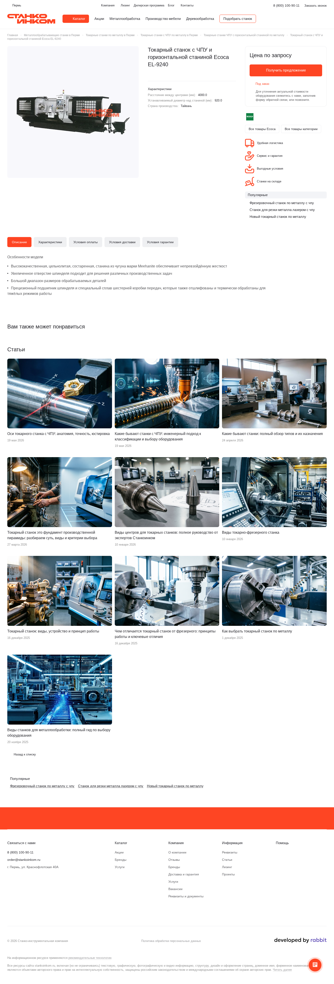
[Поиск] (324, 18)
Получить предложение (286, 70)
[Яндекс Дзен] (19, 912)
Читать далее (282, 969)
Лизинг (227, 867)
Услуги (120, 867)
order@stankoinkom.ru (23, 859)
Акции (119, 852)
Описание (19, 242)
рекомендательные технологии (89, 958)
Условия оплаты (85, 242)
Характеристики (50, 242)
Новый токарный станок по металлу (278, 217)
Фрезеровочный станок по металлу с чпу (282, 203)
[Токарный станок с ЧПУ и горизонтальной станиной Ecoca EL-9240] (73, 112)
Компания (176, 843)
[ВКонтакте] (10, 912)
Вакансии (175, 889)
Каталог (121, 843)
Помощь (282, 843)
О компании (177, 852)
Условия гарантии (160, 242)
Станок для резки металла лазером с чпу (282, 210)
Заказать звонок (315, 5)
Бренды (120, 859)
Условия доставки (122, 242)
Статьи (227, 859)
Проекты (228, 874)
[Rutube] (28, 912)
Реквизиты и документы (186, 896)
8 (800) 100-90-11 (286, 5)
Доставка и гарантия (183, 874)
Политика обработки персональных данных (171, 941)
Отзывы (174, 859)
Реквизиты (229, 852)
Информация (232, 843)
